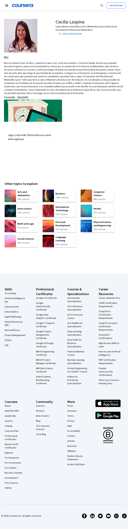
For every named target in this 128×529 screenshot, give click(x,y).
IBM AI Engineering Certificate (45, 353)
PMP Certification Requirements (107, 361)
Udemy (8, 488)
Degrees (9, 452)
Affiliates (71, 451)
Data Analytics (12, 311)
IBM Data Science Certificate (44, 370)
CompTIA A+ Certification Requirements (106, 315)
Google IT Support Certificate (45, 325)
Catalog (8, 426)
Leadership (10, 416)
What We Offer (12, 411)
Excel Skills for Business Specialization (74, 343)
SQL (7, 345)
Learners (40, 406)
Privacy (71, 421)
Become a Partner (13, 473)
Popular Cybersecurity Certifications (106, 372)
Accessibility (73, 431)
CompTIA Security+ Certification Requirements (108, 327)
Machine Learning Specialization (75, 361)
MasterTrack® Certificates (11, 446)
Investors (72, 411)
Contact (71, 436)
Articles (71, 441)
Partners (40, 411)
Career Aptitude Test (109, 298)
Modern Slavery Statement (75, 457)
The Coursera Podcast (43, 427)
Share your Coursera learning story (109, 381)
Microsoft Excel (12, 330)
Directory (72, 446)
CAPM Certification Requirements (108, 304)
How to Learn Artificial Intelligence (109, 353)
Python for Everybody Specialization (74, 380)
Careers (9, 421)
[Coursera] (22, 5)
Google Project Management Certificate (43, 335)
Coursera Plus (11, 431)
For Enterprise (12, 458)
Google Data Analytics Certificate (46, 316)
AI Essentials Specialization (74, 299)
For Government (13, 463)
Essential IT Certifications (105, 336)
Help (69, 426)
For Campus (10, 468)
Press (70, 406)
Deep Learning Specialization (74, 333)
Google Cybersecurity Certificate (43, 306)
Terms (70, 416)
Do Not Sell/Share (76, 464)
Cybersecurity (12, 306)
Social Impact (11, 478)
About (8, 406)
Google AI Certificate (46, 298)
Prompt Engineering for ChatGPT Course (77, 370)
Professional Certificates (11, 437)
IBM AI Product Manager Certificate (46, 361)
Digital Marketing (13, 317)
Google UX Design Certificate (45, 345)
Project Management (15, 335)
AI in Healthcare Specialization (75, 325)
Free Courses (11, 483)
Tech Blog (41, 434)
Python (8, 340)
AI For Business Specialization (74, 308)
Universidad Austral (72, 34)
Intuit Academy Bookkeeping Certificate (43, 380)
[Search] (102, 6)
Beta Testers (42, 416)
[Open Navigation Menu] (7, 6)
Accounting (10, 293)
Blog (38, 421)
